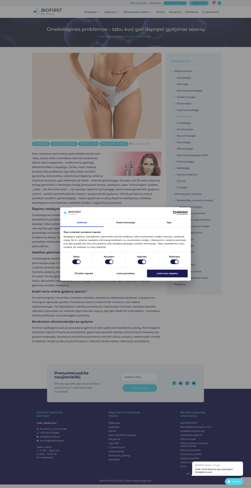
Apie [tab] (169, 222)
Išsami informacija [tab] (125, 222)
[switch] (109, 261)
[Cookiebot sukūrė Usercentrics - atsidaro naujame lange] (175, 213)
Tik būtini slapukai (84, 273)
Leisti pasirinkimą (126, 273)
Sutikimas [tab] (82, 222)
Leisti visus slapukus (167, 273)
